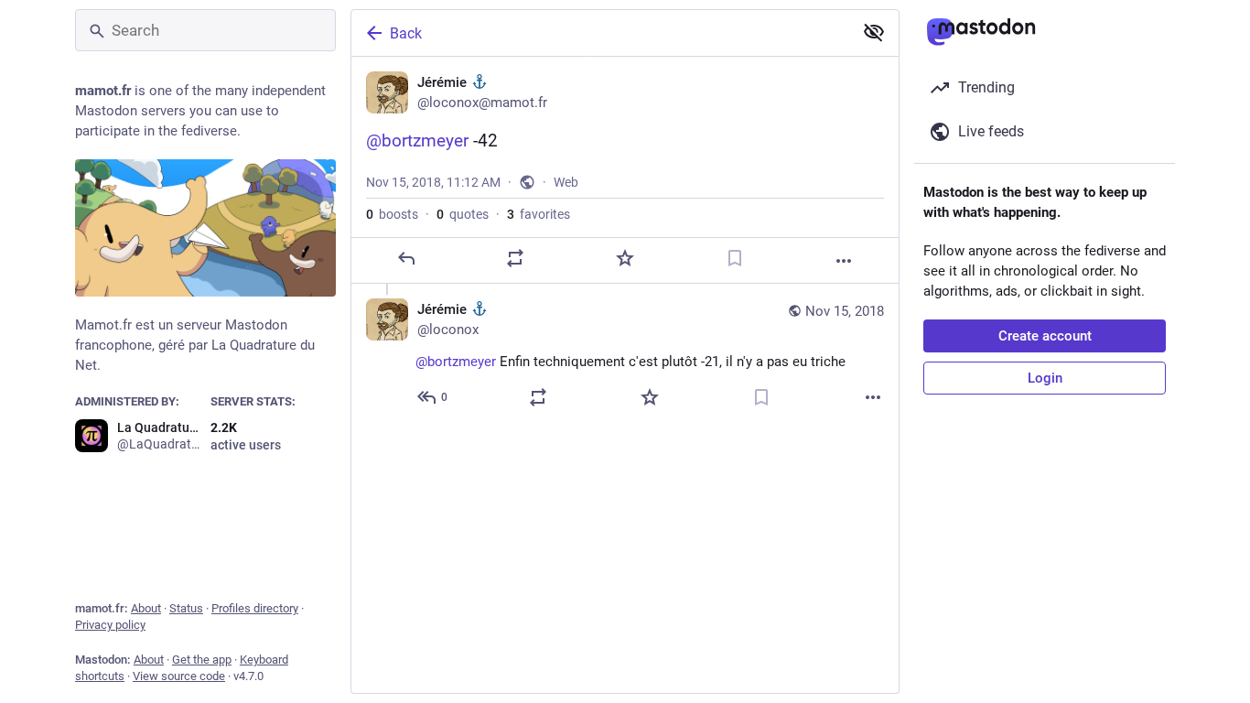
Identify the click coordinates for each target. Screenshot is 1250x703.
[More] (844, 261)
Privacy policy (110, 625)
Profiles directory (254, 608)
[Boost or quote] (515, 258)
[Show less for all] (874, 32)
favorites (538, 214)
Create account (1045, 336)
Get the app (202, 659)
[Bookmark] (735, 258)
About (146, 608)
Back (406, 33)
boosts (392, 214)
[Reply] (406, 258)
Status (186, 608)
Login (1045, 378)
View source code (179, 676)
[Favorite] (625, 258)
